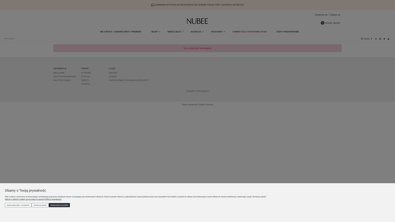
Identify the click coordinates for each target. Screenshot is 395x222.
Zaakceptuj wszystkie (59, 205)
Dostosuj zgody (40, 205)
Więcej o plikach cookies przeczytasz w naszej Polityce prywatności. (33, 199)
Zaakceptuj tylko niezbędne (18, 205)
